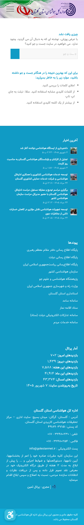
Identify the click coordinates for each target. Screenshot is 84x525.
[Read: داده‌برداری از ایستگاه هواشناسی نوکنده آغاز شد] (74, 151)
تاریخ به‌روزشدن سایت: (63, 385)
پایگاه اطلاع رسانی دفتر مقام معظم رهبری (52, 249)
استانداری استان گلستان (63, 293)
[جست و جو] (22, 9)
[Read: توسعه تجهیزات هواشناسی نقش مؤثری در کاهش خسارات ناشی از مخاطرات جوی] (74, 212)
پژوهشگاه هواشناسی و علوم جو (58, 278)
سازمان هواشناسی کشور (63, 271)
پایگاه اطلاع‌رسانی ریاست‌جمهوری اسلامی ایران (50, 264)
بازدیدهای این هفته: (65, 367)
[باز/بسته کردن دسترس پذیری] (10, 515)
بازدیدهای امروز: (67, 355)
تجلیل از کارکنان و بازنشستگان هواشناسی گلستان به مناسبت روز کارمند (37, 161)
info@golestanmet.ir (42, 448)
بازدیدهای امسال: (66, 379)
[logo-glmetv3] (49, 9)
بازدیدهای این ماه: (66, 373)
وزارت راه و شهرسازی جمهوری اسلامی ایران (52, 286)
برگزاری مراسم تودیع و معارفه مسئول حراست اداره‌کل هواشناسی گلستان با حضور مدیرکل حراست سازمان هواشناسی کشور (41, 194)
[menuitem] (22, 9)
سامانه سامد (70, 300)
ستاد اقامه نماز (69, 307)
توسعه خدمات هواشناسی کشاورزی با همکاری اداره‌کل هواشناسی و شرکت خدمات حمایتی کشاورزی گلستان (41, 176)
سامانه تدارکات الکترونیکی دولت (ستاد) (54, 315)
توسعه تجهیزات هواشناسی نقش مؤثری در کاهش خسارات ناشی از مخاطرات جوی (38, 211)
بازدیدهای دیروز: (67, 361)
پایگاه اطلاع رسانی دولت (63, 257)
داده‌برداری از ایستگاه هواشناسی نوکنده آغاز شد (44, 148)
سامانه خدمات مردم (66, 322)
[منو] (11, 9)
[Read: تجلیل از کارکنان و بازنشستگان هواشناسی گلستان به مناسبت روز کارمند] (74, 162)
